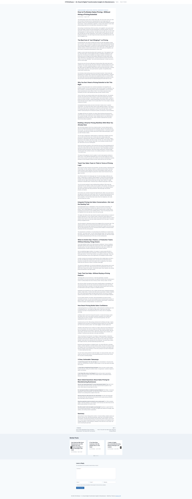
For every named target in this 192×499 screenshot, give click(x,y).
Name (78, 482)
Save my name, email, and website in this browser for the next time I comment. (91, 484)
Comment (79, 468)
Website (105, 482)
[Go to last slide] (71, 447)
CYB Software (81, 16)
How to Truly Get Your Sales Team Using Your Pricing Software (106, 430)
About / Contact (123, 1)
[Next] (121, 447)
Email (91, 482)
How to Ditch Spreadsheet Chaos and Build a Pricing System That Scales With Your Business (85, 430)
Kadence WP (118, 495)
